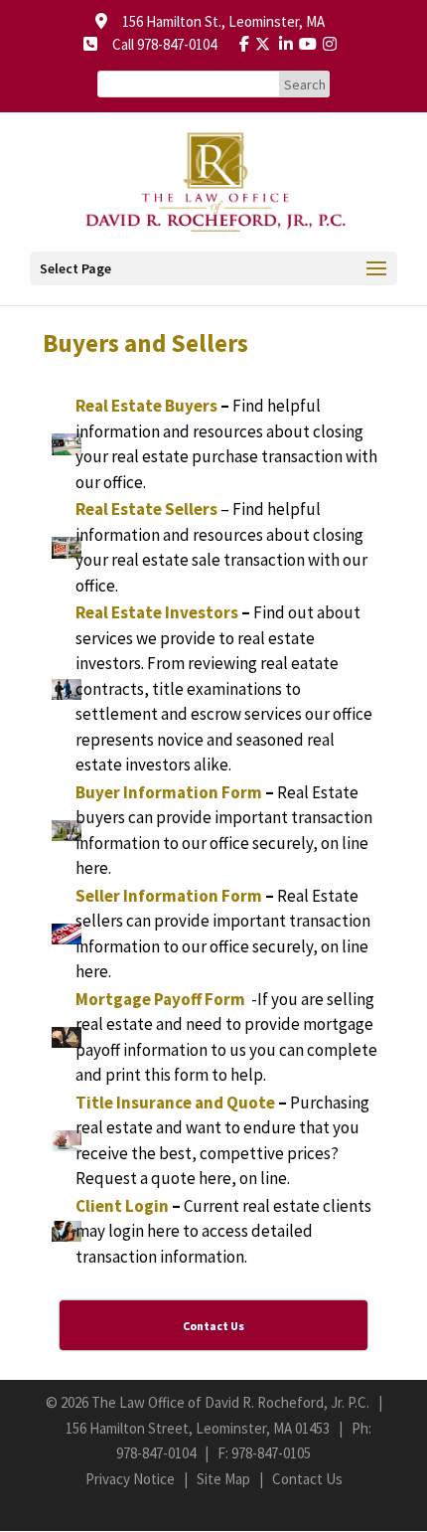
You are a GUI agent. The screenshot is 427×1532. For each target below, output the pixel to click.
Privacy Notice (130, 1478)
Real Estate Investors (156, 612)
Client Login (122, 1206)
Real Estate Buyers (146, 406)
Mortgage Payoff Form (160, 999)
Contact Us (307, 1478)
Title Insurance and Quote (175, 1102)
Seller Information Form (168, 896)
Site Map (223, 1478)
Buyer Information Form (168, 792)
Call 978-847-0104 (158, 44)
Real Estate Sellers (146, 509)
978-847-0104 (156, 1453)
